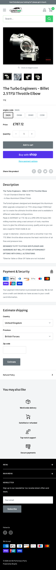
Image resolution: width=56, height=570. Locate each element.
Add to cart (28, 145)
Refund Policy (9, 375)
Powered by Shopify (10, 564)
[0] (50, 10)
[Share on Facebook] (34, 171)
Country (6, 316)
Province (7, 330)
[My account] (44, 10)
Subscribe (12, 509)
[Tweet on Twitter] (45, 171)
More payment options (28, 161)
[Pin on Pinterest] (39, 171)
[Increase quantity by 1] (32, 134)
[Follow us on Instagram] (11, 532)
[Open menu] (4, 10)
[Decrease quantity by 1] (16, 134)
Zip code (6, 343)
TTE (4, 100)
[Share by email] (51, 171)
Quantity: (7, 134)
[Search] (49, 18)
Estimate (11, 362)
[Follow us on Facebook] (5, 532)
